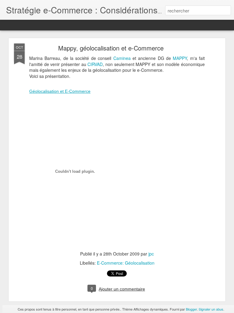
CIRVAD (95, 64)
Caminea (123, 58)
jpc (151, 254)
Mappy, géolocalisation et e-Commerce (111, 47)
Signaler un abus (211, 309)
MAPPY (180, 58)
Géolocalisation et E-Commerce (59, 91)
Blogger (191, 309)
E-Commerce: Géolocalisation (125, 263)
